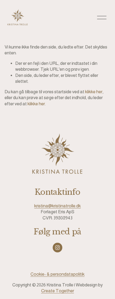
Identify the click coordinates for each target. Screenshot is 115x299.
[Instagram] (57, 247)
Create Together (57, 290)
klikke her (93, 91)
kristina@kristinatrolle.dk (57, 205)
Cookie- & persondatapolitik (57, 274)
